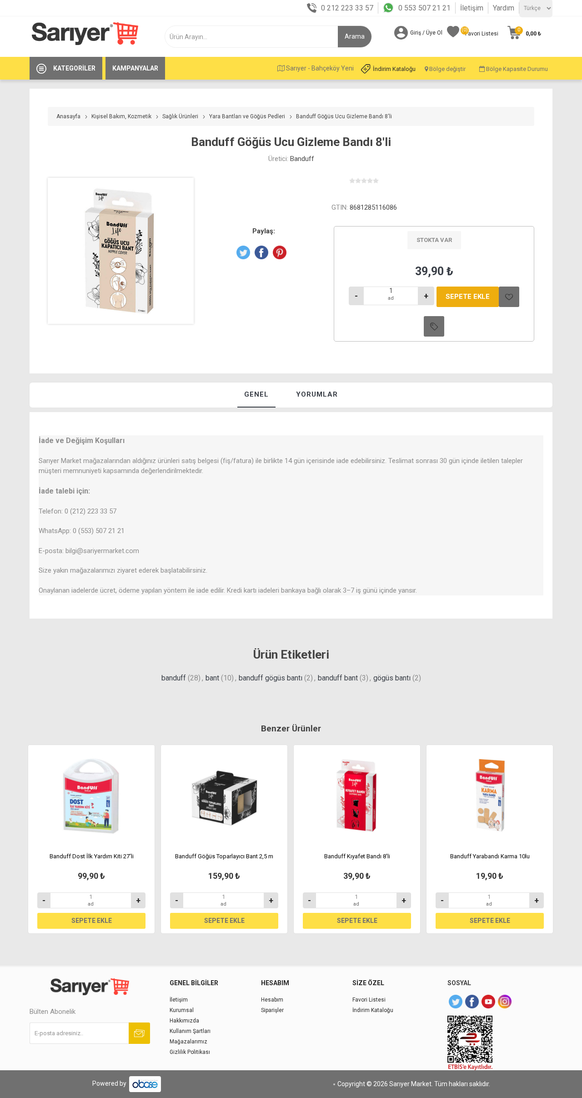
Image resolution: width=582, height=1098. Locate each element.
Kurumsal (182, 1010)
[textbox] (258, 36)
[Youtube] (488, 1001)
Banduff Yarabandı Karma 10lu (490, 856)
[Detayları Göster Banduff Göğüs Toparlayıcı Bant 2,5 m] (224, 795)
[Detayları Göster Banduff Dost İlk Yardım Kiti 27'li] (91, 795)
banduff (173, 678)
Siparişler (272, 1010)
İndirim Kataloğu (394, 68)
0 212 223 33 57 (347, 8)
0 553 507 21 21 (424, 8)
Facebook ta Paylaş (261, 252)
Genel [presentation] (256, 394)
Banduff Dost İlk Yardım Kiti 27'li (92, 856)
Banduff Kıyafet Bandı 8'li (357, 856)
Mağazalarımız (188, 1041)
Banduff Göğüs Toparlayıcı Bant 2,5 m (224, 856)
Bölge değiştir (447, 68)
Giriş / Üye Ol (426, 33)
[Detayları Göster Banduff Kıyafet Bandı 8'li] (357, 795)
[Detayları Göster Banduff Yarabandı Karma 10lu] (489, 795)
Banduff (302, 159)
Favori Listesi (369, 1000)
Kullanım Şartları (190, 1031)
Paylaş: (263, 231)
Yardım (503, 8)
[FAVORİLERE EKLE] (509, 297)
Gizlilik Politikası (190, 1052)
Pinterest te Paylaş (279, 252)
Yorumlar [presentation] (317, 394)
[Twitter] (455, 1001)
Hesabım (272, 1000)
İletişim (471, 8)
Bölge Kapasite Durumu (516, 68)
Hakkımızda (184, 1020)
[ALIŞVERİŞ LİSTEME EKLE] (434, 326)
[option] (91, 839)
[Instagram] (505, 1001)
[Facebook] (472, 1001)
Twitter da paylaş (243, 252)
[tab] (256, 395)
